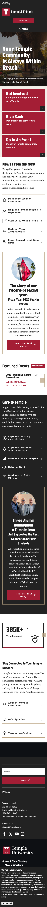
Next (42, 380)
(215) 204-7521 (8, 823)
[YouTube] (16, 834)
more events (37, 365)
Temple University (6, 3)
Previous (4, 380)
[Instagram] (22, 834)
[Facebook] (4, 834)
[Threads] (29, 834)
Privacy (6, 792)
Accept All (7, 903)
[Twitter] (10, 834)
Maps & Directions (14, 865)
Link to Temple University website (18, 851)
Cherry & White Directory (14, 861)
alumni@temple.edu (11, 827)
